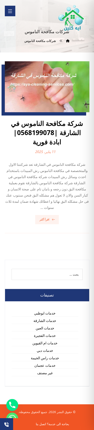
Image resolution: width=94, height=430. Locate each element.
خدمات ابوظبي (45, 313)
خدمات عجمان (45, 365)
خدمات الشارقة (44, 320)
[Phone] (12, 405)
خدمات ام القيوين (44, 343)
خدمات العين (45, 328)
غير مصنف (45, 372)
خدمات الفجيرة (45, 335)
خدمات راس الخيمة (45, 358)
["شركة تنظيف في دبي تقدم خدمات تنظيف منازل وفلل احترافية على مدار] (71, 17)
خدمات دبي (45, 350)
